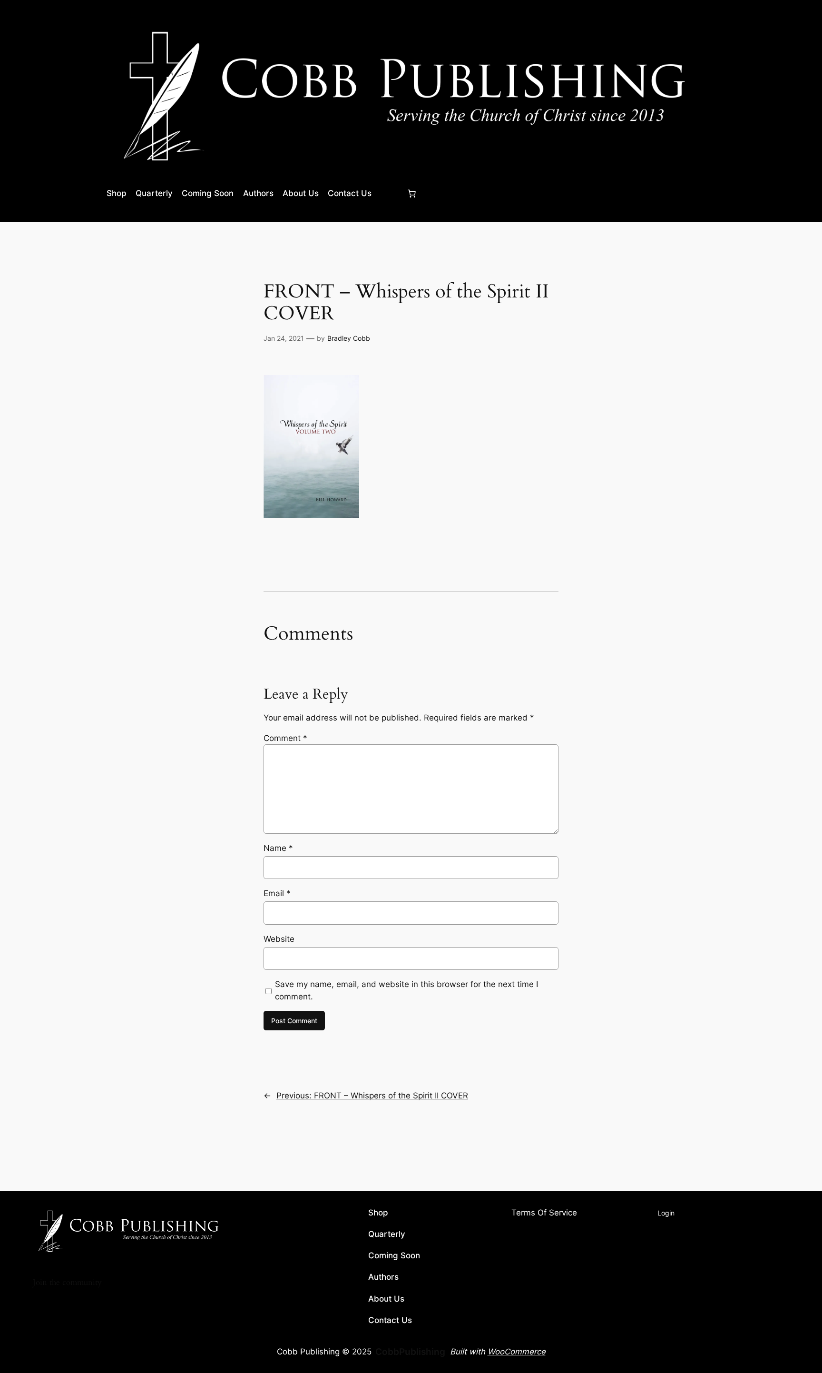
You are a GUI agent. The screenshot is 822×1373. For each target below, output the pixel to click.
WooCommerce (517, 1351)
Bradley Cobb (348, 338)
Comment (285, 738)
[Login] (389, 193)
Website (279, 939)
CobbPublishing (410, 1351)
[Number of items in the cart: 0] (411, 193)
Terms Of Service (544, 1213)
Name (278, 848)
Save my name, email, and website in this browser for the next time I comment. (406, 990)
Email (277, 893)
